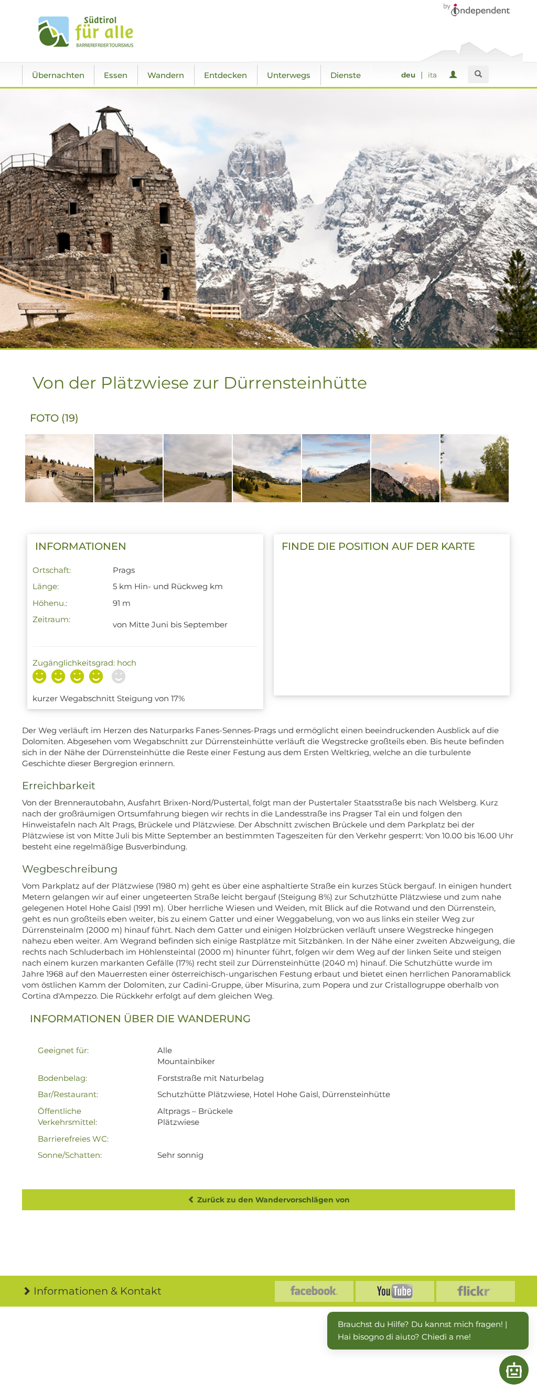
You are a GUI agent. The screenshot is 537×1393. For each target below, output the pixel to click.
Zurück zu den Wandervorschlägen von (272, 1199)
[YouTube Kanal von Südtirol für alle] (395, 1291)
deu (408, 75)
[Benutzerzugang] (454, 75)
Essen (115, 75)
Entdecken (225, 75)
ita (432, 75)
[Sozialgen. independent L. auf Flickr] (475, 1291)
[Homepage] (96, 32)
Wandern (165, 75)
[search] (478, 74)
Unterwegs (288, 75)
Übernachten (58, 75)
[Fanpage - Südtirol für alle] (314, 1291)
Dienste (345, 75)
